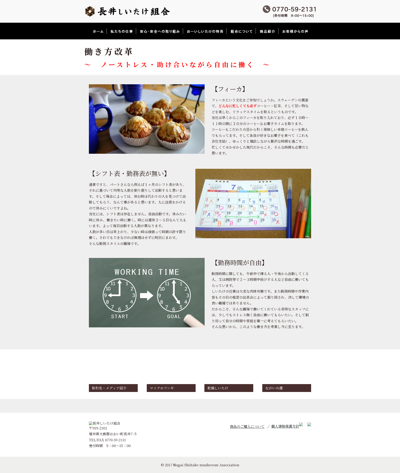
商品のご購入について (247, 426)
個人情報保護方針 (285, 426)
